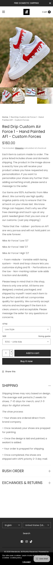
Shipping (19, 148)
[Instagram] (26, 541)
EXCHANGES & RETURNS (22, 483)
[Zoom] (26, 52)
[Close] (50, 3)
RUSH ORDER (13, 471)
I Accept (27, 562)
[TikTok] (31, 541)
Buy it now (26, 361)
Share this (10, 371)
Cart (44, 11)
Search (26, 533)
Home (5, 117)
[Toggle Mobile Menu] (5, 12)
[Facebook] (21, 541)
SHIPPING (10, 385)
